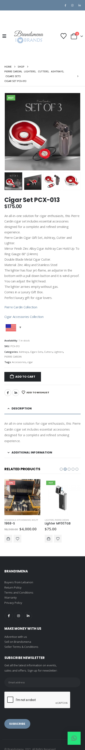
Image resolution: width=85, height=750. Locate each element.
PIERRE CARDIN (13, 356)
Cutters (48, 351)
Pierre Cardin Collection (20, 307)
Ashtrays (24, 351)
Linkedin (28, 616)
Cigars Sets (36, 351)
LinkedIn (15, 392)
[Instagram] (72, 5)
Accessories (19, 362)
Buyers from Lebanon (18, 582)
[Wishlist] (63, 36)
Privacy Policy (13, 603)
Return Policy (13, 587)
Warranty (10, 597)
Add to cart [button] (8, 539)
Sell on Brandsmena (17, 642)
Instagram (18, 616)
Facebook (7, 392)
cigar (30, 362)
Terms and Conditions (18, 592)
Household (10, 520)
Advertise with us (15, 637)
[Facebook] (65, 5)
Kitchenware (24, 520)
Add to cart (25, 377)
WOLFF (35, 520)
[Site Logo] (28, 36)
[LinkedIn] (79, 5)
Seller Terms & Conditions (21, 647)
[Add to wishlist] (17, 539)
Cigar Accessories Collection (24, 316)
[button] (5, 36)
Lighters (58, 351)
